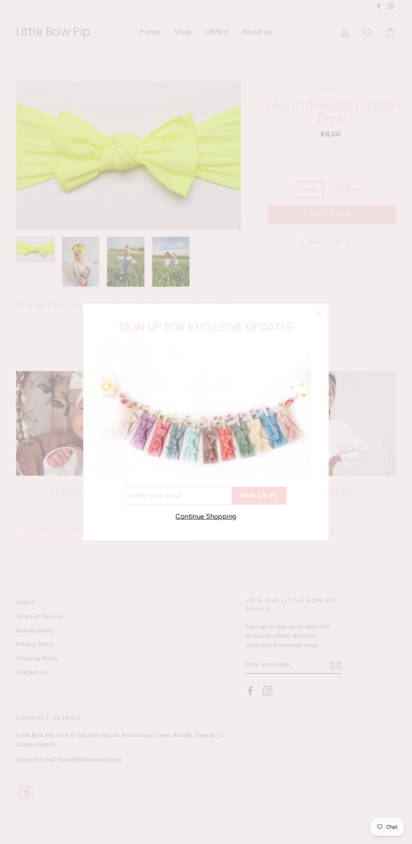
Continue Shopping (205, 516)
